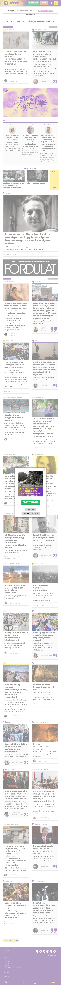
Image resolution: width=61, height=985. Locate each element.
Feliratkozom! (30, 502)
